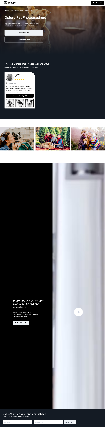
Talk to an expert (24, 40)
